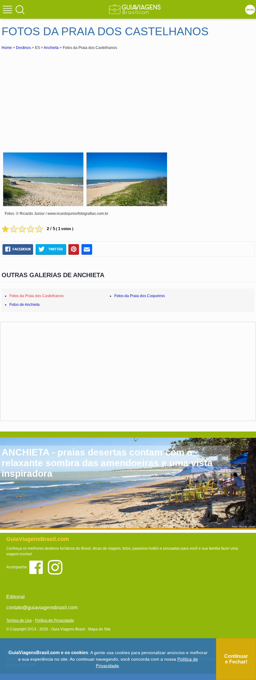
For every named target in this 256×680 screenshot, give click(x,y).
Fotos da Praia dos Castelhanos (36, 296)
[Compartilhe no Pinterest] (74, 249)
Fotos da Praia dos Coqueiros (139, 296)
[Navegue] (8, 10)
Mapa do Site (99, 629)
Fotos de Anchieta (24, 304)
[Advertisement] (57, 98)
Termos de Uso (19, 620)
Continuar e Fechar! (236, 658)
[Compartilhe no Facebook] (18, 249)
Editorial (15, 597)
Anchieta (51, 48)
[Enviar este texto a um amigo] (87, 249)
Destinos (23, 48)
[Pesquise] (20, 9)
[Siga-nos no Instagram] (57, 566)
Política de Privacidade (54, 620)
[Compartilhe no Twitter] (51, 249)
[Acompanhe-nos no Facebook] (38, 566)
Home (7, 48)
